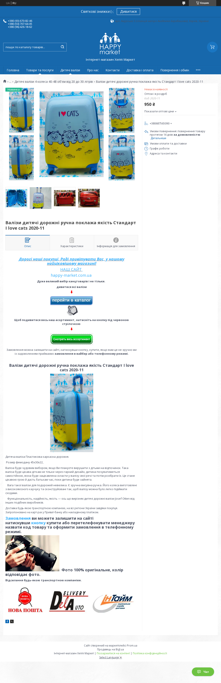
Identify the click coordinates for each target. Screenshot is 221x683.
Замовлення (18, 518)
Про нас (93, 70)
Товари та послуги (40, 70)
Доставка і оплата (139, 70)
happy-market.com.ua (71, 275)
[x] (12, 622)
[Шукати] (62, 47)
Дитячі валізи (70, 70)
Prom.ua (132, 645)
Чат (206, 671)
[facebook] (7, 622)
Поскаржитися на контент (113, 653)
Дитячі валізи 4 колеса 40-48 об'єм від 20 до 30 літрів (53, 82)
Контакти (113, 70)
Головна (13, 70)
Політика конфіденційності (150, 653)
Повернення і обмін (174, 70)
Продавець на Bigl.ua (110, 649)
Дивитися (128, 11)
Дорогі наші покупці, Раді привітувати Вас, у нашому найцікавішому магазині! (71, 261)
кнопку (38, 522)
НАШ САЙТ (71, 269)
